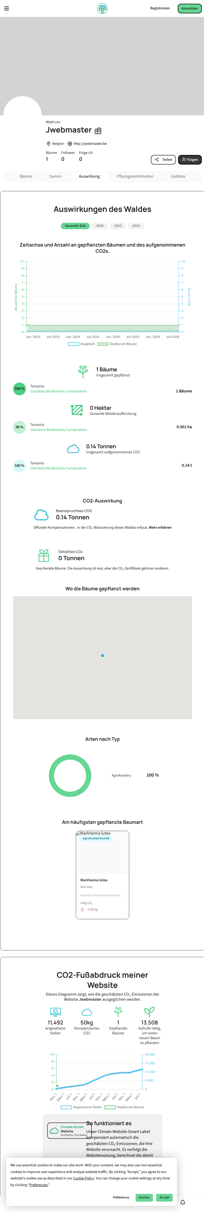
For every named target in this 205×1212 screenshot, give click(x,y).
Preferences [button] (38, 1185)
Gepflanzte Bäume (118, 1031)
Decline (144, 1197)
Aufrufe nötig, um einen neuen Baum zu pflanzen (149, 1035)
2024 (136, 225)
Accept (164, 1197)
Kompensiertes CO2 (86, 1031)
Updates (178, 177)
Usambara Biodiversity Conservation (58, 391)
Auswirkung (89, 177)
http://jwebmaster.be (90, 144)
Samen (55, 177)
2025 (118, 225)
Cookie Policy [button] (83, 1178)
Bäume (25, 177)
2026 (100, 225)
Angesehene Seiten (55, 1031)
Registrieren (160, 8)
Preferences (121, 1197)
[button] (102, 655)
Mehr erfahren (160, 527)
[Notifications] (182, 1202)
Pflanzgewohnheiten (135, 177)
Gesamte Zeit (75, 225)
